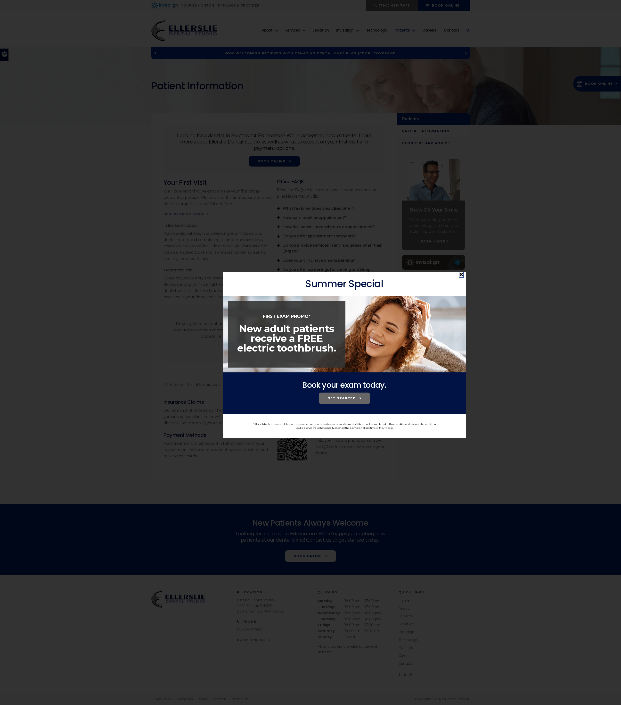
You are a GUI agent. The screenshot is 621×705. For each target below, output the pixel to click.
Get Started (342, 398)
